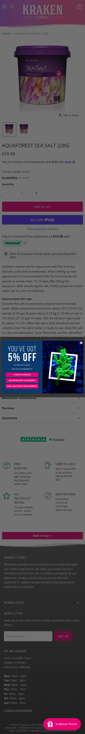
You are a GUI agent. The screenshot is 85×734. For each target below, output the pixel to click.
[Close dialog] (81, 342)
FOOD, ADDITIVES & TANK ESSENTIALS (22, 386)
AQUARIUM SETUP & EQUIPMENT (22, 380)
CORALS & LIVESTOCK (22, 374)
